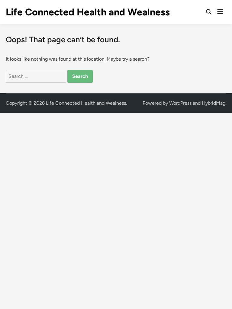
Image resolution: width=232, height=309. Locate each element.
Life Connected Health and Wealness (88, 12)
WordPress (180, 103)
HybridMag (213, 103)
